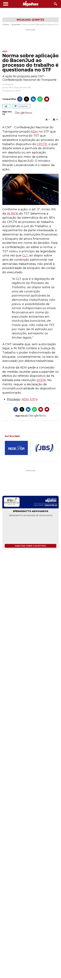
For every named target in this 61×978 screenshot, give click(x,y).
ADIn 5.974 (30, 399)
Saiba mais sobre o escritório (30, 546)
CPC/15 (42, 144)
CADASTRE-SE (50, 505)
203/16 (41, 380)
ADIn (34, 131)
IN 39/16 (12, 213)
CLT (25, 255)
